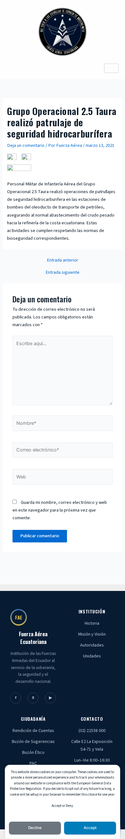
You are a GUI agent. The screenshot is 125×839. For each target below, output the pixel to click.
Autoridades (92, 645)
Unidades (92, 656)
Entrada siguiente (62, 272)
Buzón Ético (33, 752)
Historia (92, 623)
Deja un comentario (26, 145)
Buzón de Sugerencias (33, 741)
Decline (35, 828)
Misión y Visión (92, 634)
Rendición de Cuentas (33, 730)
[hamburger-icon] (111, 68)
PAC (33, 763)
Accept (90, 828)
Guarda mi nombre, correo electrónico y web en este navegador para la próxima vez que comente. (60, 510)
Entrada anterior (62, 260)
